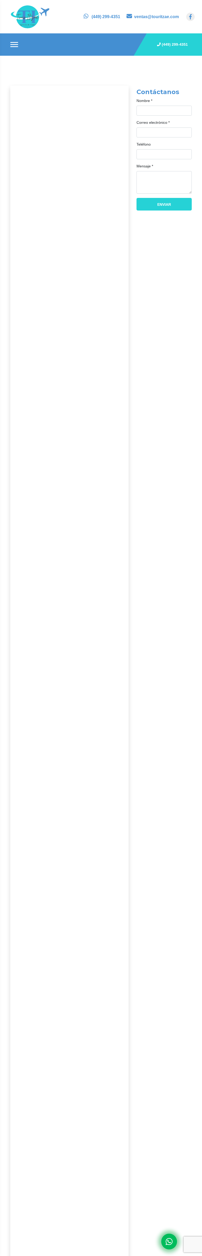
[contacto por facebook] (190, 17)
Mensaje (145, 166)
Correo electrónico (153, 122)
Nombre (144, 101)
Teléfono (144, 144)
